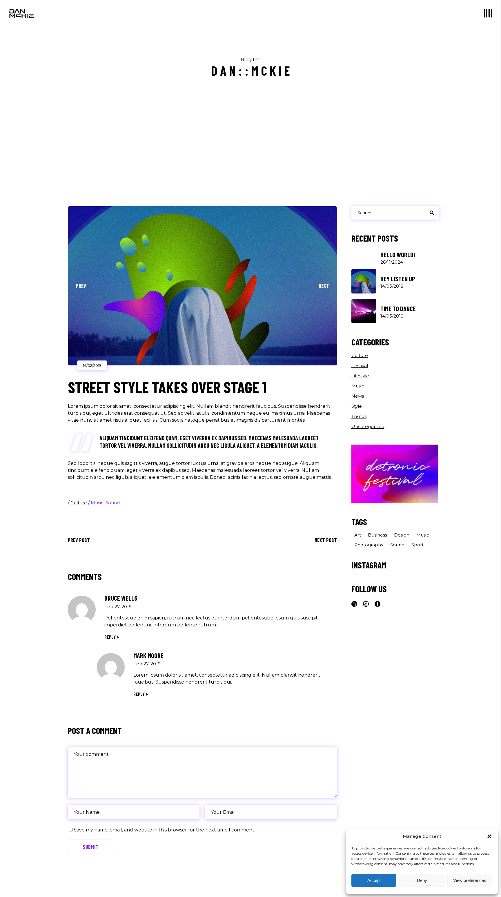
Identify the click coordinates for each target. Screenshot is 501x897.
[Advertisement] (250, 151)
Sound (113, 502)
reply (110, 636)
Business (377, 535)
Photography (368, 545)
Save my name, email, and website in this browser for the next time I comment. (164, 830)
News (357, 396)
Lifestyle (360, 375)
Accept (374, 880)
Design (401, 535)
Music (97, 502)
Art (357, 535)
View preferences (469, 880)
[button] (489, 836)
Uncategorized (367, 426)
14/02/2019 (92, 365)
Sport (417, 545)
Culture (78, 502)
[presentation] (81, 285)
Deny (422, 880)
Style (356, 406)
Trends (358, 416)
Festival (359, 365)
